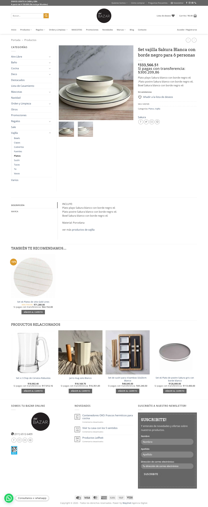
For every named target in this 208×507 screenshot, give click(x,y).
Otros (14, 109)
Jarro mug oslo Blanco (80, 378)
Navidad (16, 97)
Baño (14, 62)
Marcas (120, 29)
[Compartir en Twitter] (146, 121)
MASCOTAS (77, 29)
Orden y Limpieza (57, 29)
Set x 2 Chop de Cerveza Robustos (33, 378)
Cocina (15, 68)
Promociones (92, 29)
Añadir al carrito (33, 312)
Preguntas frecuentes (157, 3)
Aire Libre (16, 56)
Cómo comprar (138, 3)
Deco (14, 74)
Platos (151, 108)
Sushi (17, 160)
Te (15, 169)
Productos (25, 29)
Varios (14, 180)
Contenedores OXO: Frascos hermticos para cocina (107, 417)
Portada (15, 40)
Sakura (142, 117)
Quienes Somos (118, 3)
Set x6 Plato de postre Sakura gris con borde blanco (175, 379)
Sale (13, 127)
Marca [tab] (14, 211)
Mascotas (16, 91)
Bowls (17, 138)
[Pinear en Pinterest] (157, 121)
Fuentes (18, 151)
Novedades (107, 29)
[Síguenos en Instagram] (189, 3)
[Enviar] (46, 15)
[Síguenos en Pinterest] (30, 440)
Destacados (18, 80)
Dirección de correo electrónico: (157, 461)
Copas (17, 142)
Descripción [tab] (17, 205)
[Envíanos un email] (192, 3)
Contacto (142, 29)
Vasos (17, 173)
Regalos (39, 29)
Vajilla (157, 108)
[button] (177, 3)
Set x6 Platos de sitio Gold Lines (33, 301)
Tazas (17, 164)
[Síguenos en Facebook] (187, 3)
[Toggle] (50, 56)
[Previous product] (194, 40)
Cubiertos (19, 147)
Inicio (13, 29)
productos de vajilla (83, 229)
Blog (132, 29)
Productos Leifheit (92, 437)
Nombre (145, 436)
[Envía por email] (151, 121)
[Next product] (188, 40)
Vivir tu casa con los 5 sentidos (100, 428)
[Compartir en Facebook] (140, 121)
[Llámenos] (195, 3)
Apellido (145, 448)
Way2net (127, 503)
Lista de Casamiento (22, 86)
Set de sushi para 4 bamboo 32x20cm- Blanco (127, 379)
